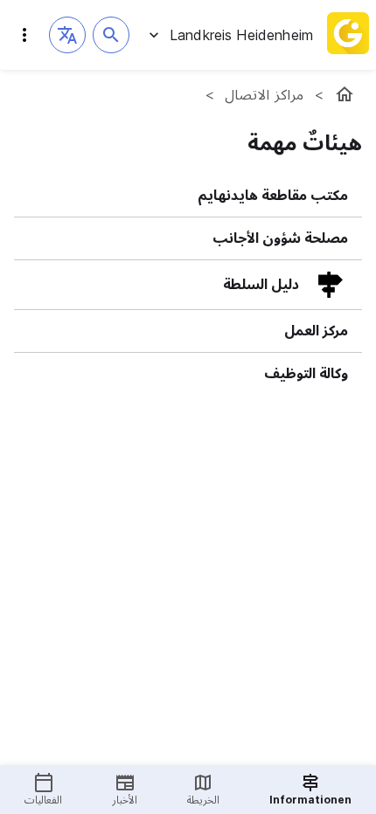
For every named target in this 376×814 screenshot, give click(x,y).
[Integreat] (348, 35)
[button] (67, 35)
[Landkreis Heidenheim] (344, 94)
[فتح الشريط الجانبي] (24, 34)
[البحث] (111, 35)
